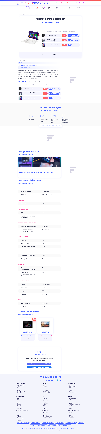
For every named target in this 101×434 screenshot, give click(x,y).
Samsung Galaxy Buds (74, 404)
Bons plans (70, 3)
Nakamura (71, 417)
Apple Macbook (72, 386)
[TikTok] (57, 380)
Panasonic (45, 400)
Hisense (45, 398)
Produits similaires (24, 67)
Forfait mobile (80, 3)
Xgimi (44, 407)
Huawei (19, 387)
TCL (44, 405)
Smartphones (20, 383)
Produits (26, 14)
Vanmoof (71, 420)
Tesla (18, 407)
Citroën (19, 400)
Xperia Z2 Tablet (27, 332)
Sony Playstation (47, 392)
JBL (70, 402)
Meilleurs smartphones (23, 422)
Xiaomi (19, 394)
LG (43, 399)
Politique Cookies (53, 428)
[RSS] (49, 380)
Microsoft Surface (73, 392)
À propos (37, 428)
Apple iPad (45, 412)
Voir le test (28, 335)
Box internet (52, 425)
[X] (41, 380)
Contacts (44, 428)
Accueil (21, 14)
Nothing (71, 403)
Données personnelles (67, 428)
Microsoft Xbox (46, 389)
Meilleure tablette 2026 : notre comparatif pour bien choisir (36, 172)
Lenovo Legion (46, 387)
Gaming (44, 383)
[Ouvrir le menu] (18, 3)
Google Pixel (20, 386)
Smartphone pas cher (47, 422)
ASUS (44, 385)
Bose (70, 399)
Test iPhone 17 (59, 422)
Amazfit (19, 412)
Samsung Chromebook (74, 394)
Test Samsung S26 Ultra (64, 425)
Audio (70, 396)
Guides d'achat (23, 63)
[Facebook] (46, 380)
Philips (44, 402)
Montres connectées (22, 411)
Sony (44, 404)
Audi (18, 398)
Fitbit (18, 415)
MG (18, 403)
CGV (77, 428)
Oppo (18, 390)
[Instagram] (43, 380)
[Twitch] (55, 380)
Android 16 (81, 422)
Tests (58, 3)
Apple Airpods (72, 398)
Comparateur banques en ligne (38, 425)
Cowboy (71, 412)
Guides (63, 3)
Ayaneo (45, 386)
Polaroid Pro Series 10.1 (24, 81)
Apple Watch (20, 414)
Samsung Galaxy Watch (23, 419)
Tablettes (45, 411)
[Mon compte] (28, 3)
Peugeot (19, 404)
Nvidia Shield (46, 391)
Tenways (71, 419)
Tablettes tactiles (34, 14)
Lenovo (70, 389)
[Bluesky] (60, 380)
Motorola (19, 389)
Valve (44, 394)
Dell (70, 387)
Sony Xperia (20, 392)
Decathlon (71, 414)
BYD (18, 399)
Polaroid (42, 14)
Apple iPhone (20, 385)
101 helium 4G (45, 332)
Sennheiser (71, 405)
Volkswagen (20, 408)
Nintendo (45, 390)
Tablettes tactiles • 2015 (50, 22)
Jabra (70, 400)
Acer (70, 385)
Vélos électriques (73, 411)
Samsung (45, 403)
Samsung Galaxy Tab (48, 417)
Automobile (20, 396)
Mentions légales (27, 428)
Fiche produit (45, 335)
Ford (18, 402)
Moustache (71, 416)
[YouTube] (52, 380)
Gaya (70, 415)
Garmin (19, 416)
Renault (19, 405)
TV (43, 396)
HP (69, 391)
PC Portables (72, 383)
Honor (70, 390)
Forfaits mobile (35, 422)
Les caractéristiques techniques (28, 65)
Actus (53, 3)
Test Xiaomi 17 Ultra (71, 422)
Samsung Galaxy (21, 391)
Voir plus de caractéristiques (50, 126)
